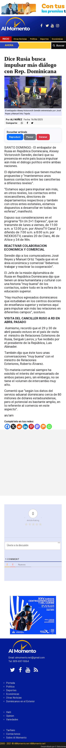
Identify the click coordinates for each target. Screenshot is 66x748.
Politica (10, 686)
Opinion (10, 715)
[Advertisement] (33, 463)
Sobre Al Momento (16, 737)
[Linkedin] (25, 426)
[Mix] (43, 426)
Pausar (29, 137)
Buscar (60, 45)
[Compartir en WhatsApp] (20, 123)
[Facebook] (7, 426)
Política (33, 39)
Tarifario (10, 730)
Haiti (8, 712)
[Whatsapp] (49, 426)
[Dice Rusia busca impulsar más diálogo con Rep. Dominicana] (33, 91)
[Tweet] (31, 123)
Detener (43, 137)
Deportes (44, 39)
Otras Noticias (20, 39)
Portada (10, 682)
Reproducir (15, 137)
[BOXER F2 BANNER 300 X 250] (33, 615)
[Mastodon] (37, 426)
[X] (13, 426)
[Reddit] (19, 426)
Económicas (57, 39)
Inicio (5, 38)
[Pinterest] (31, 426)
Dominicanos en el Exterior (20, 701)
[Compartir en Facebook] (25, 123)
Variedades (12, 719)
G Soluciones (60, 747)
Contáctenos (13, 733)
